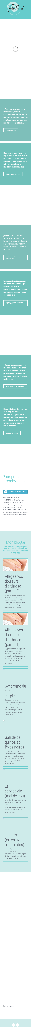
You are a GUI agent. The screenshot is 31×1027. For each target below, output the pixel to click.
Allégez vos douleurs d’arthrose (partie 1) (14, 637)
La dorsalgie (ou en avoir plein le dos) (14, 839)
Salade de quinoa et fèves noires (14, 742)
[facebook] (13, 1025)
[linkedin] (17, 1025)
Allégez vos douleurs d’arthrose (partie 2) (14, 583)
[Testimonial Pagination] (9, 982)
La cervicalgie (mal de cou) (15, 791)
